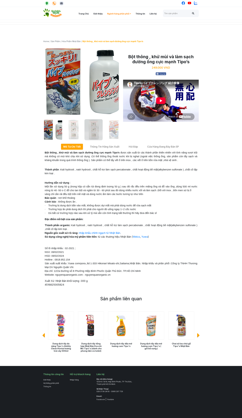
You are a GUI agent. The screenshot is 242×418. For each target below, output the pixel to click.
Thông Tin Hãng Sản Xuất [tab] (104, 146)
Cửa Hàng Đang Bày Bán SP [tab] (163, 146)
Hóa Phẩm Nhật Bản (71, 41)
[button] (115, 81)
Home (46, 41)
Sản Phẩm (55, 41)
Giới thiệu (98, 13)
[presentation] (43, 335)
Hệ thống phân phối (51, 383)
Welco (136, 236)
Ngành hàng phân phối (118, 13)
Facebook (100, 399)
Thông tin (140, 13)
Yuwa (144, 236)
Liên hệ (153, 13)
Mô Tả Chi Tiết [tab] (72, 146)
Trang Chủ (83, 13)
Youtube (110, 399)
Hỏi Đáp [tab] (133, 146)
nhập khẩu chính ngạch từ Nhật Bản (99, 232)
